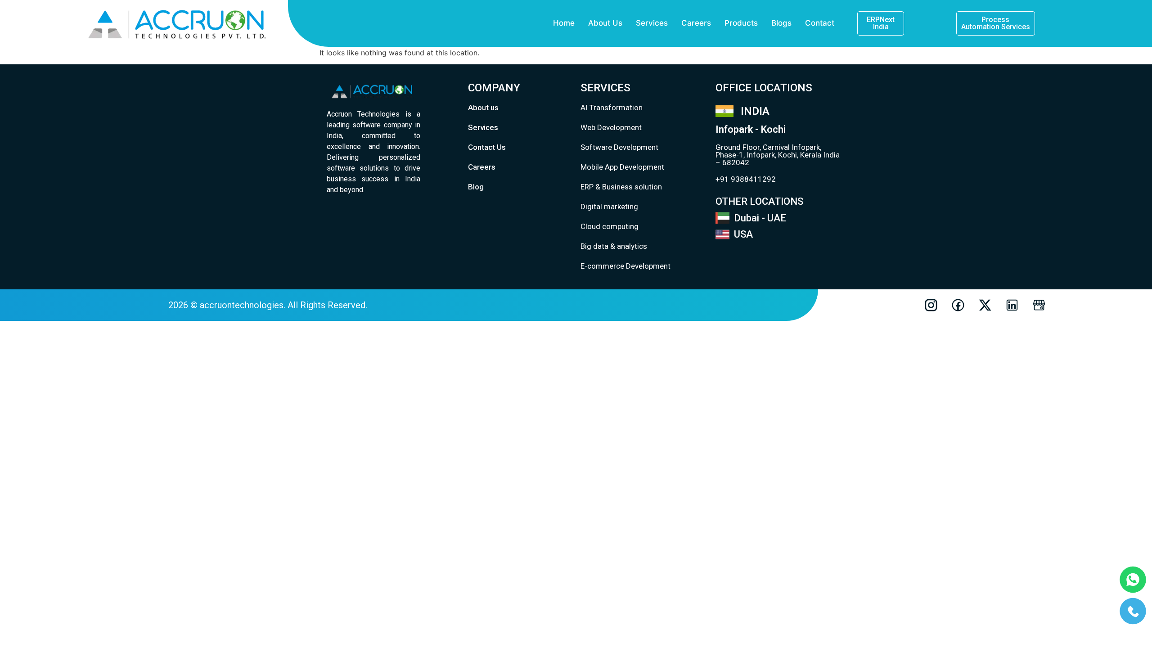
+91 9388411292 (746, 179)
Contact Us (487, 147)
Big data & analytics (613, 246)
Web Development (611, 127)
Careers (696, 22)
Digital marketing (609, 206)
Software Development (619, 147)
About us (483, 107)
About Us (605, 22)
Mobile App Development (622, 166)
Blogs (781, 22)
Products (741, 22)
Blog (476, 186)
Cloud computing (609, 226)
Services (652, 22)
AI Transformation (611, 107)
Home (564, 22)
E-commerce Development (625, 265)
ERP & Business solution (621, 186)
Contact (819, 22)
